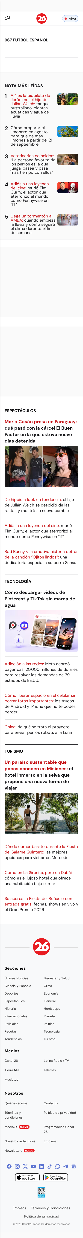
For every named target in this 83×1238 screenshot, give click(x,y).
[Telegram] (65, 1166)
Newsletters (19, 1150)
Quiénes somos (16, 1103)
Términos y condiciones (14, 1115)
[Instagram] (17, 1166)
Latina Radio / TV (56, 1061)
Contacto (51, 1103)
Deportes (11, 993)
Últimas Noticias (16, 978)
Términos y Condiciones (50, 1208)
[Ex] (25, 1166)
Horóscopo (52, 1009)
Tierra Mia (12, 1070)
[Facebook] (9, 1166)
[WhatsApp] (57, 1166)
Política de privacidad (60, 1113)
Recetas (11, 1031)
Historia (10, 1009)
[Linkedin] (41, 1166)
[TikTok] (49, 1166)
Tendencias (13, 1039)
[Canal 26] (42, 947)
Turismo (14, 751)
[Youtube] (33, 1166)
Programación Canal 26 (59, 1129)
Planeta (49, 1016)
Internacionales (16, 1016)
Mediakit (16, 1127)
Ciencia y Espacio (18, 986)
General (50, 1001)
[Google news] (73, 1166)
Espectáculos (20, 411)
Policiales (11, 1024)
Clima (48, 986)
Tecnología (18, 581)
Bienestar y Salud (57, 978)
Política (49, 1024)
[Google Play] (55, 1178)
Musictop (11, 1079)
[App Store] (27, 1178)
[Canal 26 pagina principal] (41, 22)
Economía (51, 993)
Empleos (50, 1141)
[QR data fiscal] (41, 1196)
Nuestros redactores (20, 1141)
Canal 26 (11, 1061)
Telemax (50, 1070)
